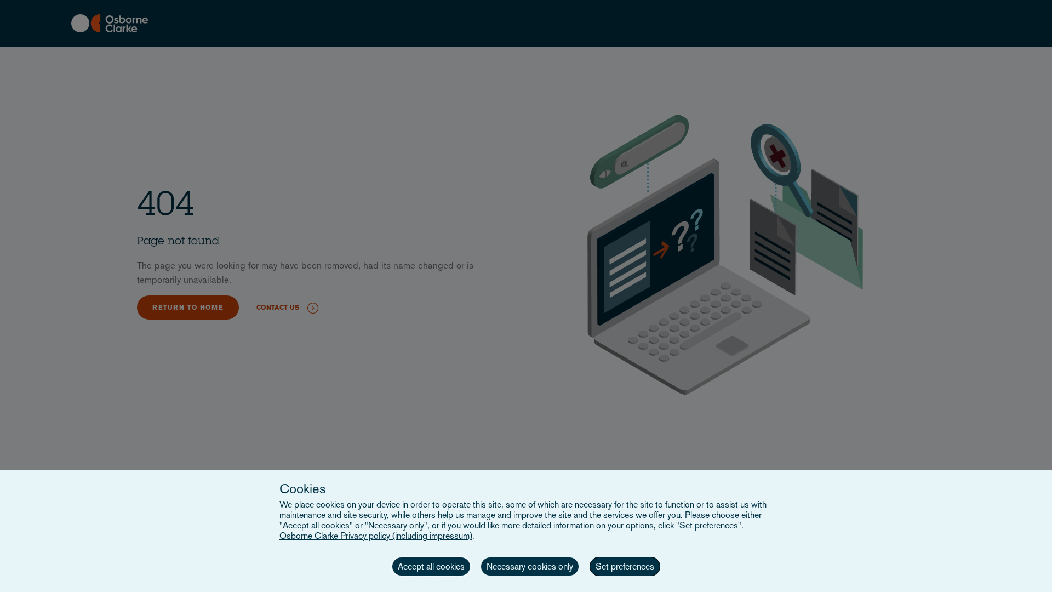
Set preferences (625, 566)
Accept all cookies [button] (431, 566)
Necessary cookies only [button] (530, 566)
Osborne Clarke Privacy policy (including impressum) (375, 536)
